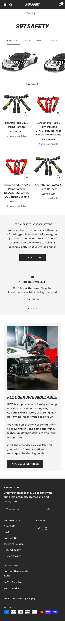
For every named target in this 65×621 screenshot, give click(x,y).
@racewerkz (11, 588)
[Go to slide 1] (28, 308)
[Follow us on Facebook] (39, 528)
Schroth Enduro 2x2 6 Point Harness (48, 187)
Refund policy (12, 549)
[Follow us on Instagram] (45, 528)
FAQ (6, 532)
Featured (13, 40)
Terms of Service (14, 544)
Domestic (52, 40)
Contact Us (10, 538)
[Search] (10, 4)
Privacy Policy (12, 556)
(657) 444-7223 (13, 581)
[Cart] (59, 4)
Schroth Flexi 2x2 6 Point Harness (16, 124)
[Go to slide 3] (33, 308)
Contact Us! (32, 257)
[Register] (48, 509)
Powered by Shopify (24, 598)
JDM (38, 40)
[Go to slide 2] (31, 308)
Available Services (25, 464)
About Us (9, 526)
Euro (27, 40)
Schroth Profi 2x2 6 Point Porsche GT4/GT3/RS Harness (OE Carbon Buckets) (48, 128)
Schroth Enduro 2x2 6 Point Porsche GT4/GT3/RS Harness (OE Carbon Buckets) (16, 191)
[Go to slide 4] (36, 308)
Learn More (32, 299)
